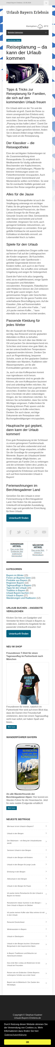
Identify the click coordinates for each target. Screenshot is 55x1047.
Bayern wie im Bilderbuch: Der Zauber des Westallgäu (23, 983)
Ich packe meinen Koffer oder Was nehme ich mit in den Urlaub (25, 914)
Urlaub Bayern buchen (17, 593)
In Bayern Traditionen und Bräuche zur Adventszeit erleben (22, 954)
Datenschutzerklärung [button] (16, 1035)
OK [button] (27, 1042)
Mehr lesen (11, 727)
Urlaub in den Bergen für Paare (19, 886)
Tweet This (19, 532)
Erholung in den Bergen (16, 872)
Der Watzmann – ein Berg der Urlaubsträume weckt (24, 842)
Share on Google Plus (27, 532)
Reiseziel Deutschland (15, 922)
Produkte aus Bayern (16, 580)
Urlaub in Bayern (14, 595)
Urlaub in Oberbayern (15, 936)
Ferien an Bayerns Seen (18, 578)
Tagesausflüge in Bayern (18, 585)
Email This (44, 532)
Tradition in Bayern (15, 590)
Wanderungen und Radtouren (21, 598)
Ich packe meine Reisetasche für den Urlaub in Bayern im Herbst (25, 894)
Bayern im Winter (15, 575)
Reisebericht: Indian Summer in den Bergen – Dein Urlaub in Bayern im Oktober (24, 904)
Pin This (36, 532)
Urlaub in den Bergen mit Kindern (20, 857)
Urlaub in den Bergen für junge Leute (21, 865)
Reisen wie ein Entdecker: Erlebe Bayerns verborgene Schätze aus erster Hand (23, 974)
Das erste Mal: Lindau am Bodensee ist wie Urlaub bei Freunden (23, 964)
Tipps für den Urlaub (13, 40)
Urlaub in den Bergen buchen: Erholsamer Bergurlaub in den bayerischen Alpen (23, 945)
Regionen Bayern (15, 583)
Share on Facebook (10, 532)
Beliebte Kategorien (46, 3)
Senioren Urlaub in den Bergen (19, 850)
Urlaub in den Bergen (15, 834)
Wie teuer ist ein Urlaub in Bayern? (20, 826)
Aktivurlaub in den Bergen (17, 879)
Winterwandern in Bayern (17, 929)
